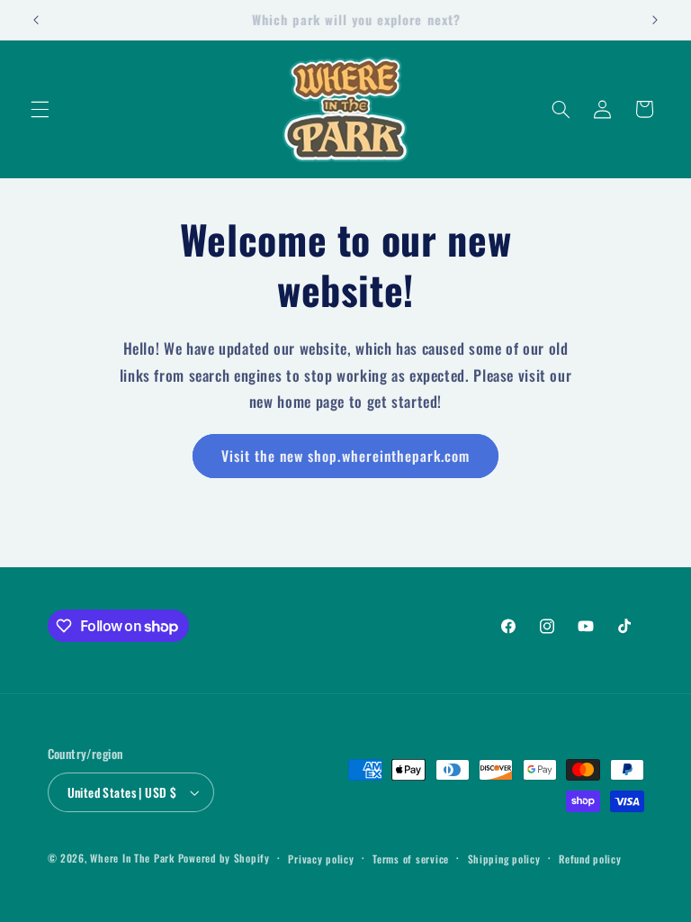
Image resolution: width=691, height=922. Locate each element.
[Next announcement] (655, 20)
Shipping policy (504, 858)
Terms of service (410, 858)
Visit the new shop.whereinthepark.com (346, 455)
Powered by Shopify (224, 857)
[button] (39, 109)
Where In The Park (132, 857)
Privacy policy (321, 858)
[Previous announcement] (36, 20)
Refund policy (590, 858)
